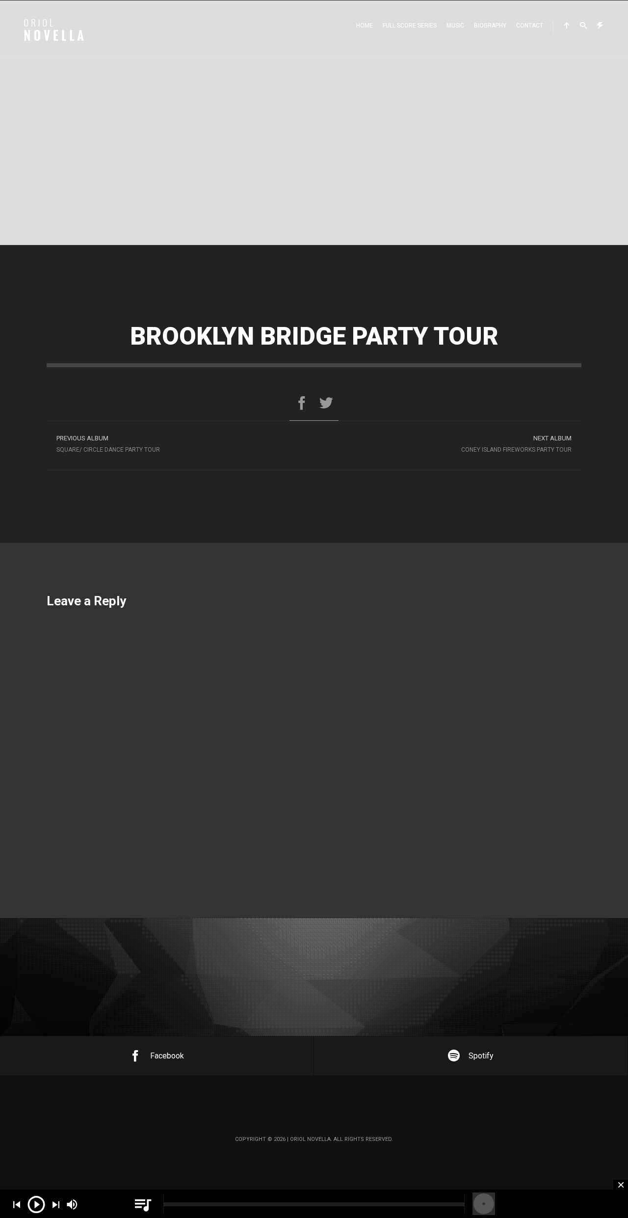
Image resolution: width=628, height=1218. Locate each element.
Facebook (167, 1055)
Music (455, 25)
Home (364, 25)
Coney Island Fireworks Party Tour (516, 443)
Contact (529, 25)
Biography (490, 25)
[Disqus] (314, 737)
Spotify (481, 1055)
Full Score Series (410, 25)
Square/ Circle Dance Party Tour (108, 443)
